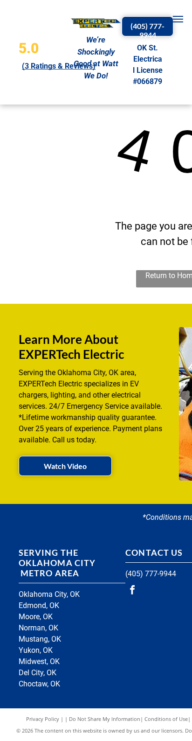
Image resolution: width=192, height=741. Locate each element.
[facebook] (132, 591)
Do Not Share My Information (104, 718)
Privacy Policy (42, 718)
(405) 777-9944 (150, 573)
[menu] (178, 19)
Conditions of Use (166, 718)
